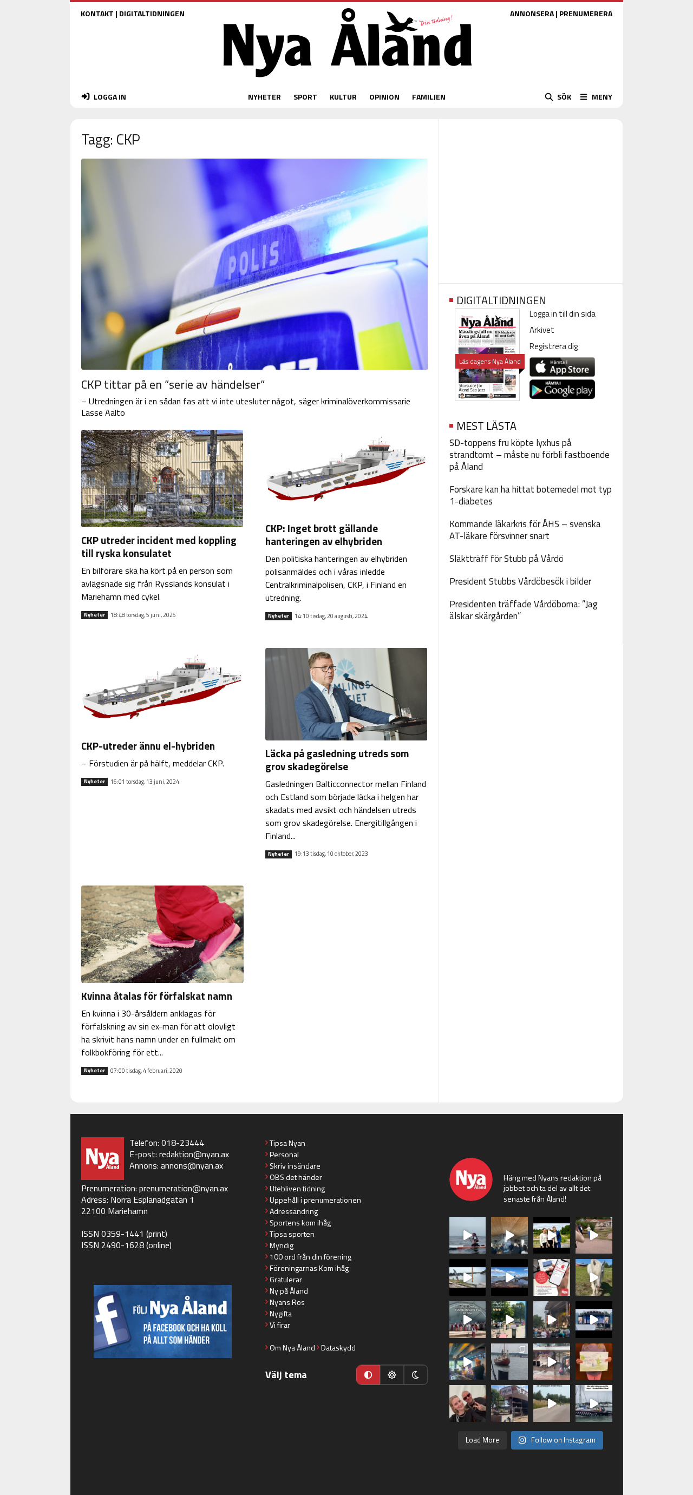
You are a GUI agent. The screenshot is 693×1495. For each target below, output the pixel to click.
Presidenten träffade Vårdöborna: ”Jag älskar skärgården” (523, 610)
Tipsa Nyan (287, 1143)
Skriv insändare (295, 1165)
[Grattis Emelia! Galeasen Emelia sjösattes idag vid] (509, 1361)
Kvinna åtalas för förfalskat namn (156, 996)
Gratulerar (286, 1279)
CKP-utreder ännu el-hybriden (148, 745)
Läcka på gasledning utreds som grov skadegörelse (337, 759)
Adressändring (294, 1211)
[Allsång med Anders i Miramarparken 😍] (594, 1319)
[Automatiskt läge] (368, 1375)
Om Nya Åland (292, 1347)
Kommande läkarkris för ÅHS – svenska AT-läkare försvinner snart (525, 530)
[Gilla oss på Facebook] (162, 1321)
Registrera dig (553, 346)
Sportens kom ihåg (300, 1222)
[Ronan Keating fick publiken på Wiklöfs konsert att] (551, 1319)
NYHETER (264, 96)
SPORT (305, 96)
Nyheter (94, 615)
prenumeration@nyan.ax (183, 1188)
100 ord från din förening (310, 1256)
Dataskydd (338, 1347)
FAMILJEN (429, 96)
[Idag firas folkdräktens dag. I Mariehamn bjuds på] (467, 1319)
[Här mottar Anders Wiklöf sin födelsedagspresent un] (467, 1361)
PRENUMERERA (585, 13)
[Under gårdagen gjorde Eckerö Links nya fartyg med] (509, 1277)
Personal (284, 1154)
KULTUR (343, 96)
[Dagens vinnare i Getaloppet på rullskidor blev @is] (551, 1403)
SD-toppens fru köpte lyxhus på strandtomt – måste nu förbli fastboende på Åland (529, 455)
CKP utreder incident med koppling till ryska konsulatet (159, 546)
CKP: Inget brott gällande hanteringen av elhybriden (323, 534)
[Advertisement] (530, 197)
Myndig (281, 1245)
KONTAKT (97, 13)
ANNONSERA (532, 13)
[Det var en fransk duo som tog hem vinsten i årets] (467, 1277)
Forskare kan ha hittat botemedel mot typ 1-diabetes (530, 495)
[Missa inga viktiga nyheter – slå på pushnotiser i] (551, 1277)
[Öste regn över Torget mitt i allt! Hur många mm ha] (551, 1361)
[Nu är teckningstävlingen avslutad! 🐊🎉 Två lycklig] (594, 1361)
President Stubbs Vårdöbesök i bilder (520, 581)
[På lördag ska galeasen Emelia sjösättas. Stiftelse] (509, 1403)
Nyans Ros (287, 1302)
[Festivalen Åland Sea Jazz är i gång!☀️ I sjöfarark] (509, 1235)
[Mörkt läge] (416, 1375)
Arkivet (541, 330)
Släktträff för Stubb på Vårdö (506, 559)
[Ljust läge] (392, 1375)
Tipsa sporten (292, 1234)
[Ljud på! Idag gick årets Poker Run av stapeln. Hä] (594, 1403)
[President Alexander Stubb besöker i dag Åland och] (594, 1235)
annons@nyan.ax (192, 1165)
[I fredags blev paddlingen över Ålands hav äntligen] (467, 1235)
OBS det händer (296, 1177)
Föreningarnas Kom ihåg (309, 1268)
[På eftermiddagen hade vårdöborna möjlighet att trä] (551, 1235)
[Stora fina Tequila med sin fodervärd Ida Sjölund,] (594, 1277)
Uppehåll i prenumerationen (315, 1199)
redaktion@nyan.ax (194, 1154)
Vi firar (280, 1324)
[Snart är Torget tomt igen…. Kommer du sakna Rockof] (509, 1319)
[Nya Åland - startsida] (347, 80)
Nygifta (281, 1313)
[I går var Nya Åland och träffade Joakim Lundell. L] (467, 1403)
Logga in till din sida (562, 313)
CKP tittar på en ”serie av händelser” (173, 384)
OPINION (384, 96)
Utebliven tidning (297, 1188)
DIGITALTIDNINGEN (152, 13)
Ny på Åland (289, 1290)
